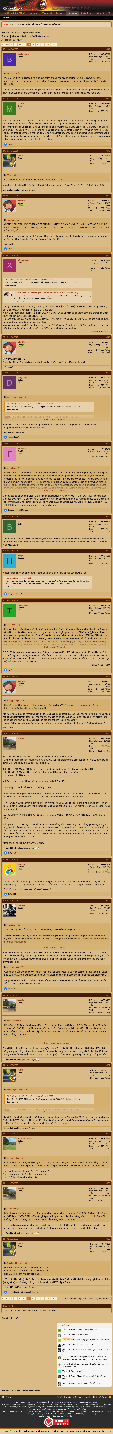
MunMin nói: (12, 468)
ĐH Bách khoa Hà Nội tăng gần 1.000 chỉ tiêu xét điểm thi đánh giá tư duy (46, 293)
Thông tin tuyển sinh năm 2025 (19, 578)
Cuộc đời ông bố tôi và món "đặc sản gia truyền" (84, 1377)
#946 (108, 337)
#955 (108, 901)
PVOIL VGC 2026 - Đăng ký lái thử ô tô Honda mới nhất (34, 24)
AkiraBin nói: (12, 925)
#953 (108, 733)
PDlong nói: (12, 175)
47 (24, 44)
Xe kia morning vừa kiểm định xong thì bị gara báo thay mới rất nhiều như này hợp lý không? (84, 1358)
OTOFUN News (100, 1397)
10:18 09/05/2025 (10, 551)
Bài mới (59, 13)
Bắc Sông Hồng (104, 751)
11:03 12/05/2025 (10, 995)
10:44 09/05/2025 (10, 600)
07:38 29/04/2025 (10, 373)
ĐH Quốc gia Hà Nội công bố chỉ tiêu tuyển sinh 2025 (28, 279)
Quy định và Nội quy (73, 1397)
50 (38, 44)
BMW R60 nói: (13, 1021)
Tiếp (53, 44)
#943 (108, 151)
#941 (108, 49)
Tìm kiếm (5, 18)
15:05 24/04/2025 (10, 195)
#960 (108, 1239)
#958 (108, 1134)
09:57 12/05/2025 (10, 733)
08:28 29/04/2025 (10, 444)
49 (33, 44)
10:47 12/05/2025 (10, 901)
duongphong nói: (14, 701)
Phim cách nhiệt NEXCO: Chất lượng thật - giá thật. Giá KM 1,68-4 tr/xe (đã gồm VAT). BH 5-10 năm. (59, 1431)
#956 (108, 995)
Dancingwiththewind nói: (17, 1263)
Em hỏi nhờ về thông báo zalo (79, 1330)
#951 (108, 600)
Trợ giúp (87, 1397)
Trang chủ (47, 13)
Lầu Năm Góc (104, 388)
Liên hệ (59, 1397)
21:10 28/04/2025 (10, 337)
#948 (108, 444)
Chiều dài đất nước (75, 1334)
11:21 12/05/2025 (10, 1134)
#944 (108, 195)
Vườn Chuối (105, 211)
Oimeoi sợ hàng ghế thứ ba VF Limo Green (86, 1339)
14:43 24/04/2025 (10, 151)
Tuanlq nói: (11, 220)
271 (47, 44)
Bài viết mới (64, 1325)
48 (29, 44)
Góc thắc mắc (72, 1371)
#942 (108, 98)
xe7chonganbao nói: (16, 397)
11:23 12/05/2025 (10, 1239)
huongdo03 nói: (13, 967)
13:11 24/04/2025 (10, 49)
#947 (108, 373)
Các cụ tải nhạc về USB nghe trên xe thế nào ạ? (86, 1350)
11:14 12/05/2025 (10, 1065)
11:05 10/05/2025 (10, 676)
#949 (108, 517)
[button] (65, 13)
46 (20, 44)
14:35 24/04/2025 (10, 98)
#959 (108, 1183)
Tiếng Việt (8, 1397)
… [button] (15, 44)
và (18, 510)
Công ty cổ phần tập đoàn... (78, 1344)
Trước (6, 44)
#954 (108, 859)
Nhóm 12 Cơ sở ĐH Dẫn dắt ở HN (81, 1383)
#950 (108, 551)
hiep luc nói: (12, 73)
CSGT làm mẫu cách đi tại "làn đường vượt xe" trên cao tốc (85, 1365)
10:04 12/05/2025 (10, 859)
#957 (108, 1065)
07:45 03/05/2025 (10, 517)
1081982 (7, 40)
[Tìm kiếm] (109, 13)
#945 (108, 255)
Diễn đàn (72, 13)
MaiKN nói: (11, 1209)
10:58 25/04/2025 (10, 255)
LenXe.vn (33, 13)
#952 (108, 676)
